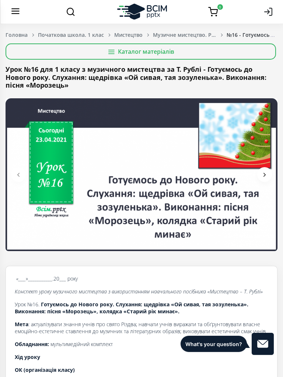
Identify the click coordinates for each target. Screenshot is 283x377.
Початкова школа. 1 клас (71, 35)
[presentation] (18, 174)
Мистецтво (128, 35)
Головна (17, 35)
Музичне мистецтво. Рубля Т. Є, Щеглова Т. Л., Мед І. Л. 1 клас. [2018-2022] (190, 35)
